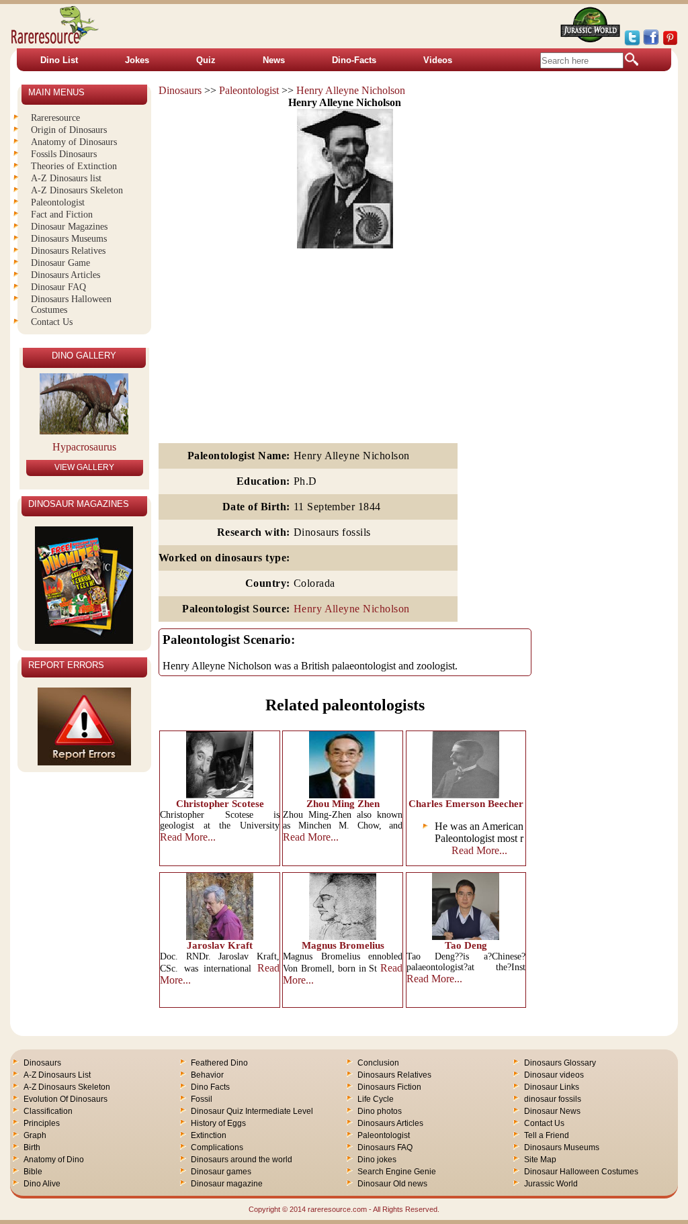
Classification (48, 1111)
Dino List (59, 60)
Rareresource (55, 118)
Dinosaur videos (554, 1075)
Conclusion (378, 1063)
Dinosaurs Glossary (560, 1063)
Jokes (137, 60)
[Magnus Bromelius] (342, 936)
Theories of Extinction (74, 166)
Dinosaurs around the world (241, 1159)
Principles (42, 1123)
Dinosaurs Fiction (389, 1087)
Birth (32, 1147)
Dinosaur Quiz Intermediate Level (252, 1111)
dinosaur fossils (552, 1099)
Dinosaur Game (60, 263)
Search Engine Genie (396, 1171)
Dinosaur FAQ (58, 287)
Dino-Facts (354, 60)
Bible (33, 1171)
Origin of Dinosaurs (69, 130)
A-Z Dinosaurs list (66, 178)
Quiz (206, 60)
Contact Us (52, 322)
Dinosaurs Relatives (68, 251)
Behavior (207, 1075)
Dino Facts (210, 1087)
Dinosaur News (552, 1111)
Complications (217, 1147)
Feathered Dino (219, 1063)
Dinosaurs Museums (69, 239)
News (274, 60)
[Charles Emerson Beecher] (465, 794)
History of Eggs (218, 1123)
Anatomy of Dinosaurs (74, 142)
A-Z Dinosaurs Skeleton (77, 190)
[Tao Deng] (465, 936)
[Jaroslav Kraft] (219, 936)
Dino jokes (376, 1159)
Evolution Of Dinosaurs (66, 1099)
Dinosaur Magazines (69, 227)
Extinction (208, 1135)
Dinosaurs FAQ (385, 1147)
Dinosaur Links (551, 1087)
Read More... (188, 837)
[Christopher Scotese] (219, 794)
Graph (35, 1135)
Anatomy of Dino (54, 1159)
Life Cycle (375, 1099)
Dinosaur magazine (227, 1183)
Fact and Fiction (62, 214)
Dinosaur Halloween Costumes (581, 1171)
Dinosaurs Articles (65, 275)
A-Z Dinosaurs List (57, 1075)
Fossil (201, 1099)
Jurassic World (551, 1183)
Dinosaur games (221, 1171)
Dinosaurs (180, 90)
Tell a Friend (546, 1135)
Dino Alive (42, 1183)
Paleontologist (249, 90)
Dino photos (379, 1111)
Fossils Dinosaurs (64, 154)
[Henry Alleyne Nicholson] (345, 244)
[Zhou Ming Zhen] (342, 794)
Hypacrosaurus (84, 447)
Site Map (540, 1159)
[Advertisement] (344, 346)
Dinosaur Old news (392, 1183)
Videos (437, 60)
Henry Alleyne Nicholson (350, 90)
